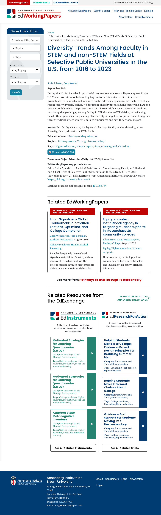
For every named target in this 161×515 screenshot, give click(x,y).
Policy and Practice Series (127, 10)
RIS (95, 185)
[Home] (35, 14)
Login (99, 485)
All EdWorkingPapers (79, 10)
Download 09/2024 (63, 152)
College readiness (60, 244)
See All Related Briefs (125, 448)
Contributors (112, 478)
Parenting (55, 248)
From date (16, 65)
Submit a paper (102, 10)
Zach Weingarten (59, 235)
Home (50, 32)
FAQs (124, 478)
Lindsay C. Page (111, 243)
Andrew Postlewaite (61, 239)
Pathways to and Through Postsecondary (81, 141)
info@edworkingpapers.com (68, 505)
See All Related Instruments (73, 448)
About (99, 478)
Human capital (85, 146)
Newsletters (126, 17)
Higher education (65, 146)
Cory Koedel (70, 83)
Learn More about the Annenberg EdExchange (132, 298)
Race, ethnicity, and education (112, 146)
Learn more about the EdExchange (132, 2)
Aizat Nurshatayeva (128, 239)
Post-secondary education (83, 136)
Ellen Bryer (109, 239)
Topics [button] (19, 48)
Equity (106, 248)
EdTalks (148, 10)
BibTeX (102, 185)
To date (14, 77)
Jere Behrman (78, 235)
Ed (41, 2)
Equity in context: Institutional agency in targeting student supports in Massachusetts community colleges (124, 227)
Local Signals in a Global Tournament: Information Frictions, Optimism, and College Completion (69, 225)
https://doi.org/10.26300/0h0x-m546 (68, 179)
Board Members (144, 17)
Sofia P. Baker (54, 83)
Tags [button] (18, 57)
